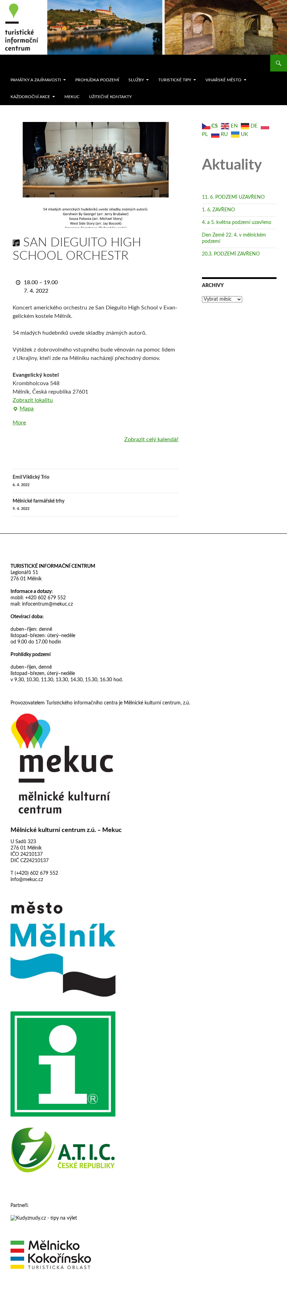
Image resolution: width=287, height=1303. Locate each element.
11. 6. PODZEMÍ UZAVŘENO (233, 197)
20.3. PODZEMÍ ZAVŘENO (231, 254)
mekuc (71, 97)
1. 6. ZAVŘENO (218, 209)
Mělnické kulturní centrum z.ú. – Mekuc (66, 830)
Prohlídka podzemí (97, 80)
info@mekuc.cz (26, 879)
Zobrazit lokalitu (33, 400)
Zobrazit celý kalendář (151, 439)
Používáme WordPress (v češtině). (40, 1294)
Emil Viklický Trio (31, 481)
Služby (136, 80)
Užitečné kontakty (110, 97)
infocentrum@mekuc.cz (47, 604)
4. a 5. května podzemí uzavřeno (236, 222)
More (19, 422)
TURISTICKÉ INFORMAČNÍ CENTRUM (52, 566)
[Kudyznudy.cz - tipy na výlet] (43, 1218)
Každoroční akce (30, 97)
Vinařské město (223, 80)
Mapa (23, 409)
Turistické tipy (174, 80)
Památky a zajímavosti (35, 80)
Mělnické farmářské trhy (38, 505)
